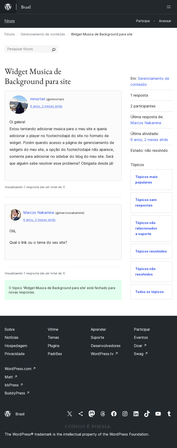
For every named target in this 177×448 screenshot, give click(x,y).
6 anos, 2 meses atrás (46, 106)
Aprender (98, 329)
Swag (141, 353)
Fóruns (10, 21)
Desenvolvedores (106, 345)
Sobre (10, 329)
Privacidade (15, 353)
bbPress (14, 385)
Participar (142, 329)
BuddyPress (17, 393)
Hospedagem (16, 345)
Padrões (55, 353)
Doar (140, 345)
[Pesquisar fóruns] (53, 49)
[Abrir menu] (169, 7)
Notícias (11, 337)
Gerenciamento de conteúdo (43, 34)
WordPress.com (20, 368)
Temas (53, 337)
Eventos (141, 337)
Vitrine (53, 329)
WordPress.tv (104, 353)
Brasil (19, 414)
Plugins (53, 345)
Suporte (97, 337)
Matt (11, 377)
